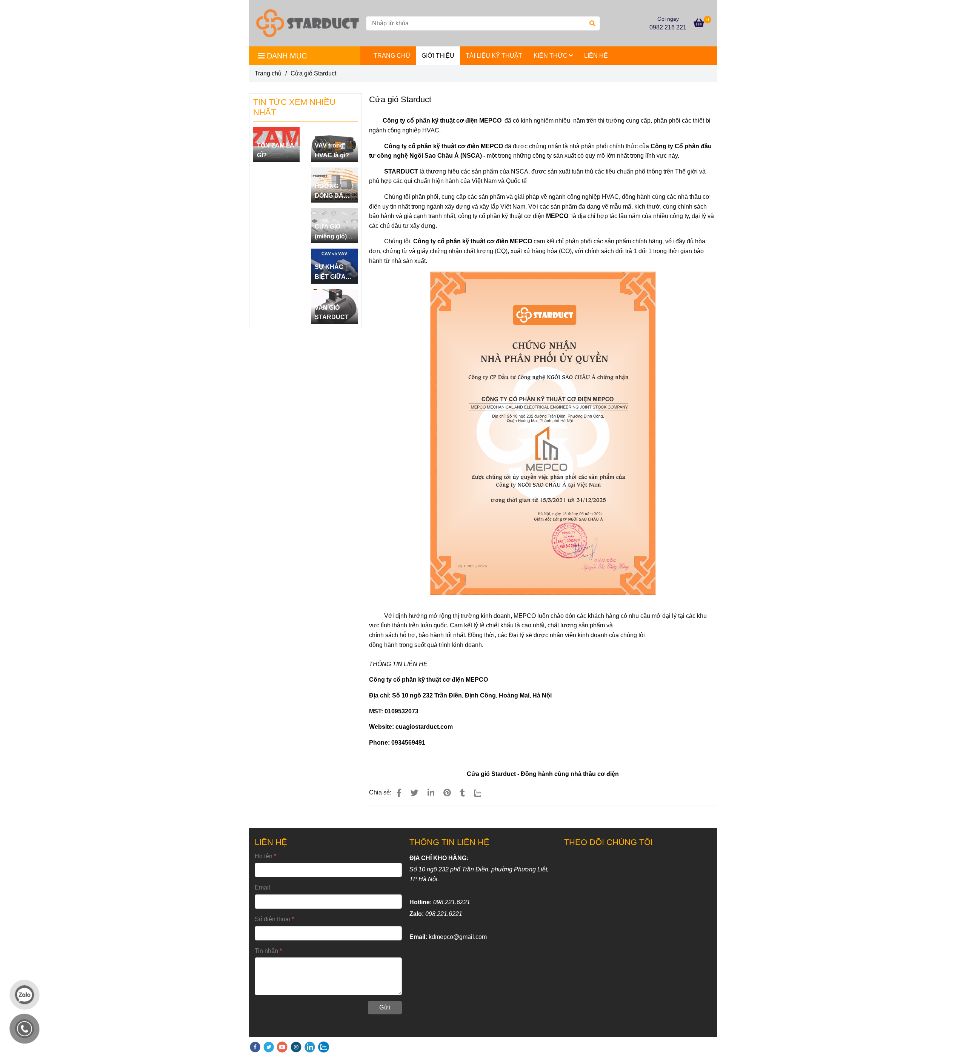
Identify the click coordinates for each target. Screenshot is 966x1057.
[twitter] (268, 1047)
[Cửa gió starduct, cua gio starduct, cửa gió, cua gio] (399, 792)
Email (262, 887)
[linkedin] (310, 1047)
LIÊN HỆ (596, 55)
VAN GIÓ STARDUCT (332, 312)
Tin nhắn (266, 951)
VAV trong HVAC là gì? (332, 150)
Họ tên (263, 856)
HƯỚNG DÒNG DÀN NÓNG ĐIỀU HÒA (332, 192)
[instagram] (296, 1047)
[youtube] (282, 1047)
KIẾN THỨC (551, 55)
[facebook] (255, 1047)
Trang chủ (268, 73)
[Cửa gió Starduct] (307, 23)
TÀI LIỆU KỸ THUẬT (494, 55)
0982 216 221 (667, 27)
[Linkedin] (431, 792)
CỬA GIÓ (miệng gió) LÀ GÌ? (331, 232)
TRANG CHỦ (392, 55)
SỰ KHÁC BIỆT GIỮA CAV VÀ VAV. (333, 272)
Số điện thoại (272, 919)
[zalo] (323, 1047)
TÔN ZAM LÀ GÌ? (275, 150)
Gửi (385, 1007)
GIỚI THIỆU (437, 55)
